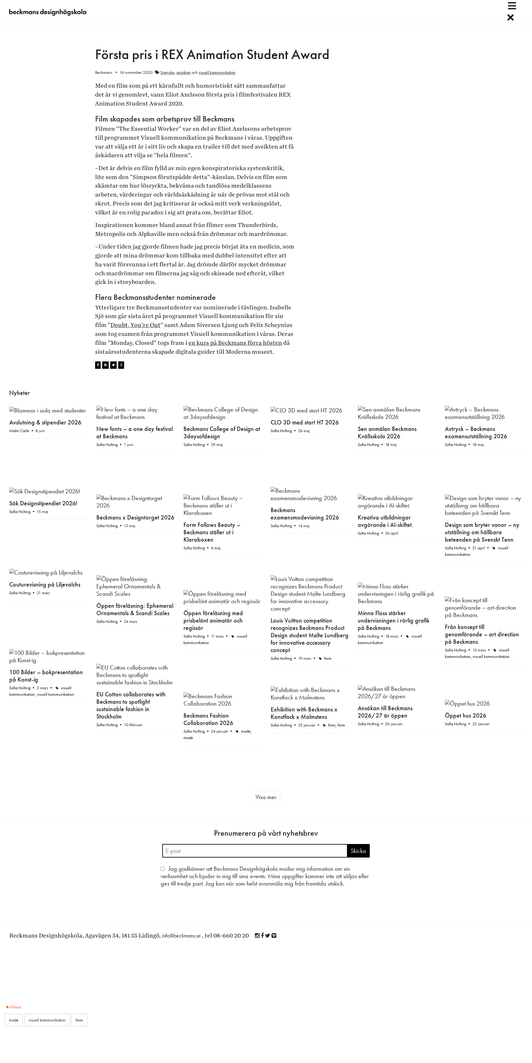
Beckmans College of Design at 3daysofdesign (221, 432)
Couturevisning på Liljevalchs (44, 497)
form (153, 584)
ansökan (183, 72)
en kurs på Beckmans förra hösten (235, 343)
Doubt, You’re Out (135, 325)
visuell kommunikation (217, 72)
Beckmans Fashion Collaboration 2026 (469, 614)
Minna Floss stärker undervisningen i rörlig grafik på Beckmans (393, 546)
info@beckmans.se (181, 793)
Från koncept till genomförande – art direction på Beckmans (220, 561)
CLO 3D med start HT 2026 (305, 422)
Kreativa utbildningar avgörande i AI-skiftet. (385, 484)
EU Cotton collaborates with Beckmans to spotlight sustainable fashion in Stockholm (305, 595)
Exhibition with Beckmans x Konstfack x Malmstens (42, 610)
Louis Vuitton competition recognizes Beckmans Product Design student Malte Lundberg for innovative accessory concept (135, 561)
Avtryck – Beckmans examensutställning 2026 (476, 432)
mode (507, 626)
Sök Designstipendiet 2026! (43, 460)
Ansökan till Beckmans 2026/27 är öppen (385, 607)
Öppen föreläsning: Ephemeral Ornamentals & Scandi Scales (309, 528)
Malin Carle (19, 430)
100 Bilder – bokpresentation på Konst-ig (481, 556)
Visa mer (266, 655)
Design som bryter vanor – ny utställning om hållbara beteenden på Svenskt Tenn (482, 495)
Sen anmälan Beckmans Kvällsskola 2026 (387, 432)
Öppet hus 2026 (204, 612)
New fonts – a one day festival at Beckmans (134, 432)
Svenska (167, 72)
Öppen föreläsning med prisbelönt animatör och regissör (39, 548)
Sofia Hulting (107, 444)
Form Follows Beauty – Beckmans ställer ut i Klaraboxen (211, 495)
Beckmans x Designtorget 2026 (135, 480)
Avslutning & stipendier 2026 (45, 422)
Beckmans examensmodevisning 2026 (305, 470)
